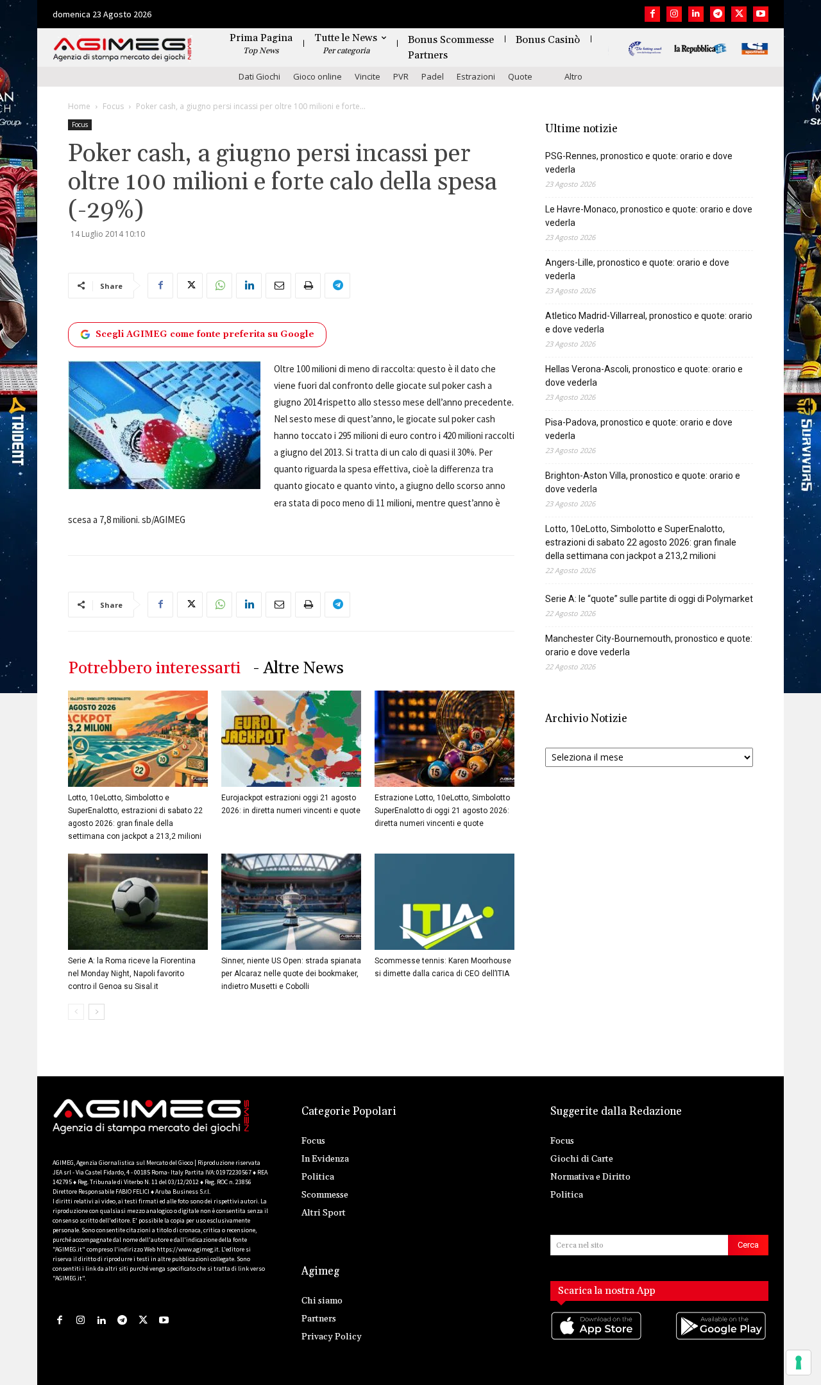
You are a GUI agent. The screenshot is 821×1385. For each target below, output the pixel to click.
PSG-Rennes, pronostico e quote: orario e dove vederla (638, 163)
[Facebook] (652, 14)
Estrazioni (476, 76)
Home (79, 106)
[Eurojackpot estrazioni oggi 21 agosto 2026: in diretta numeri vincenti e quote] (291, 739)
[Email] (278, 285)
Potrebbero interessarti (154, 668)
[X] (739, 14)
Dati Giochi (259, 76)
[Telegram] (717, 14)
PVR (401, 76)
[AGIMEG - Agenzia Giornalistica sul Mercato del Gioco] (122, 49)
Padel (432, 76)
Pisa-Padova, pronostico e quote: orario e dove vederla (638, 429)
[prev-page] (76, 1012)
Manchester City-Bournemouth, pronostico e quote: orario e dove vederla (648, 645)
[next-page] (97, 1012)
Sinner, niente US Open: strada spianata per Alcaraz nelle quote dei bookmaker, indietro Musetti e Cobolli (291, 973)
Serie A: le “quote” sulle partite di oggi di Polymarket (649, 599)
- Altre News (298, 668)
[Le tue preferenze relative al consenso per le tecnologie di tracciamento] (798, 1362)
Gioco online (317, 76)
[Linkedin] (696, 14)
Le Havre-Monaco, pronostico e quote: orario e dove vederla (648, 216)
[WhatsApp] (219, 285)
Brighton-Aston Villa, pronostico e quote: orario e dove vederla (642, 482)
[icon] (597, 1338)
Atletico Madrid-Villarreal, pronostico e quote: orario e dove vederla (648, 322)
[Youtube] (760, 14)
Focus (113, 106)
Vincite (367, 76)
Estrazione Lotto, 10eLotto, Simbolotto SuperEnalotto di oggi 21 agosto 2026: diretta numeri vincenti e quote (442, 810)
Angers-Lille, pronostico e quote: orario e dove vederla (637, 269)
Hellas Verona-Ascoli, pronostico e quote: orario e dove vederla (644, 376)
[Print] (308, 285)
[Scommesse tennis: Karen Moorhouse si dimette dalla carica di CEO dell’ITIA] (444, 902)
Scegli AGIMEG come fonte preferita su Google (205, 334)
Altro (573, 76)
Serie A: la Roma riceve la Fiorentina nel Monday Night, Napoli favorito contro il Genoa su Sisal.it (132, 973)
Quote (520, 76)
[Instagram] (674, 14)
